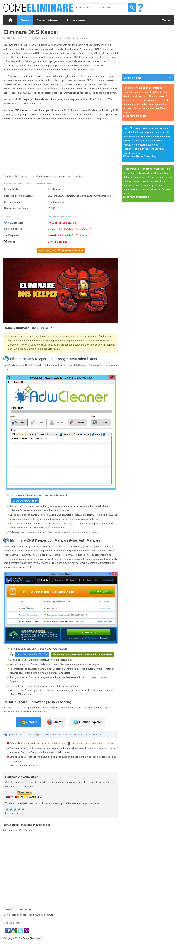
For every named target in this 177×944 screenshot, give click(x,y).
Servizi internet (47, 20)
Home (10, 20)
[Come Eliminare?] (38, 7)
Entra (166, 20)
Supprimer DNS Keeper (20, 830)
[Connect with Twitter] (21, 932)
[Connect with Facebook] (8, 932)
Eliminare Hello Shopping (139, 156)
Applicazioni (75, 20)
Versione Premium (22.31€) (32, 654)
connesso (22, 914)
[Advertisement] (60, 147)
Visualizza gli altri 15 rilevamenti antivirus (61, 250)
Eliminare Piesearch (136, 196)
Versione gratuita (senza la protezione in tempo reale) (82, 654)
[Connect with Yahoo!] (26, 932)
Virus (25, 20)
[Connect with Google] (14, 932)
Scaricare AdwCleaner (25, 500)
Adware (57, 38)
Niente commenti (77, 38)
